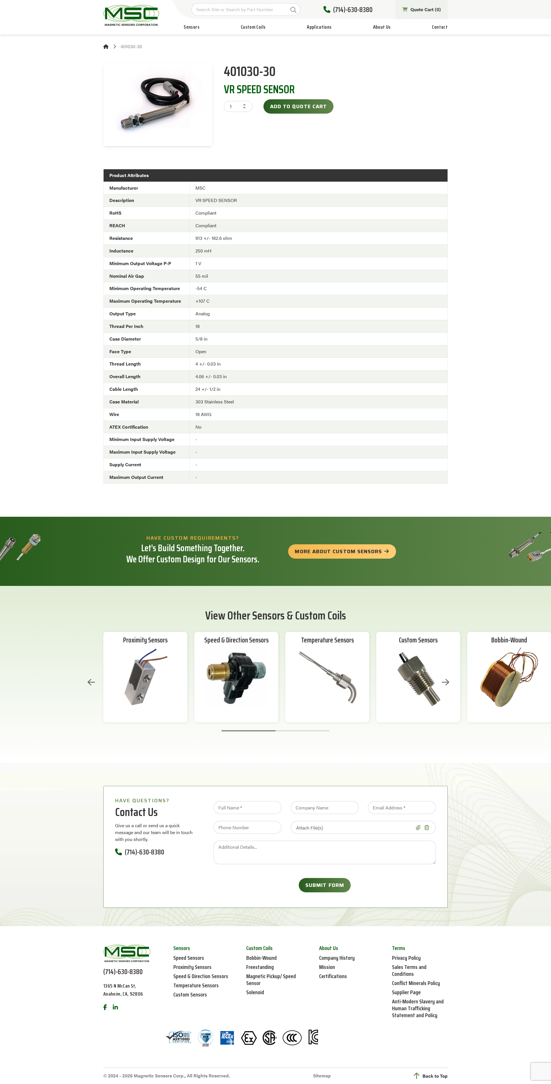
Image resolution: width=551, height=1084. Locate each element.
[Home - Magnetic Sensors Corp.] (131, 15)
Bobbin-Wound (509, 640)
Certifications (333, 976)
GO (293, 9)
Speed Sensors (188, 957)
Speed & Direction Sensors (236, 640)
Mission (327, 967)
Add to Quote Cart (298, 106)
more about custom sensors (338, 551)
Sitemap (322, 1075)
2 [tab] (302, 730)
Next (445, 682)
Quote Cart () (425, 9)
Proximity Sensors (145, 640)
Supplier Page (406, 992)
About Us (382, 27)
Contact (440, 27)
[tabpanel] (145, 677)
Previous (91, 682)
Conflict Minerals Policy (416, 983)
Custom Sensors (418, 640)
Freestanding (260, 967)
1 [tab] (249, 730)
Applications (319, 27)
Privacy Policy (406, 957)
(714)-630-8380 (352, 9)
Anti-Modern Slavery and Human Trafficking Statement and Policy (418, 1008)
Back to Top (435, 1076)
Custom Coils (253, 27)
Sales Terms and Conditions (409, 970)
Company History (337, 957)
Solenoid (255, 992)
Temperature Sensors (327, 640)
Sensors (191, 27)
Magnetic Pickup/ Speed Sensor (271, 980)
